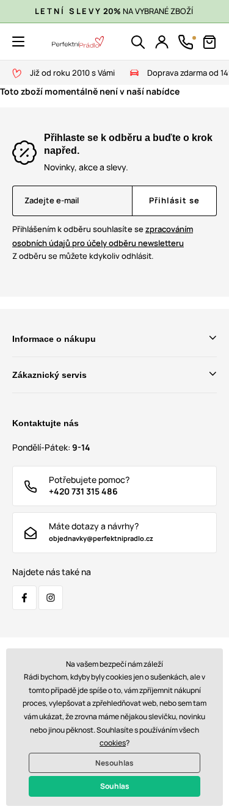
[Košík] (209, 42)
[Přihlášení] (161, 42)
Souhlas (114, 786)
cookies (113, 743)
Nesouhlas (114, 763)
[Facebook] (24, 597)
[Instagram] (50, 597)
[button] (18, 41)
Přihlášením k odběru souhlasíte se (102, 235)
